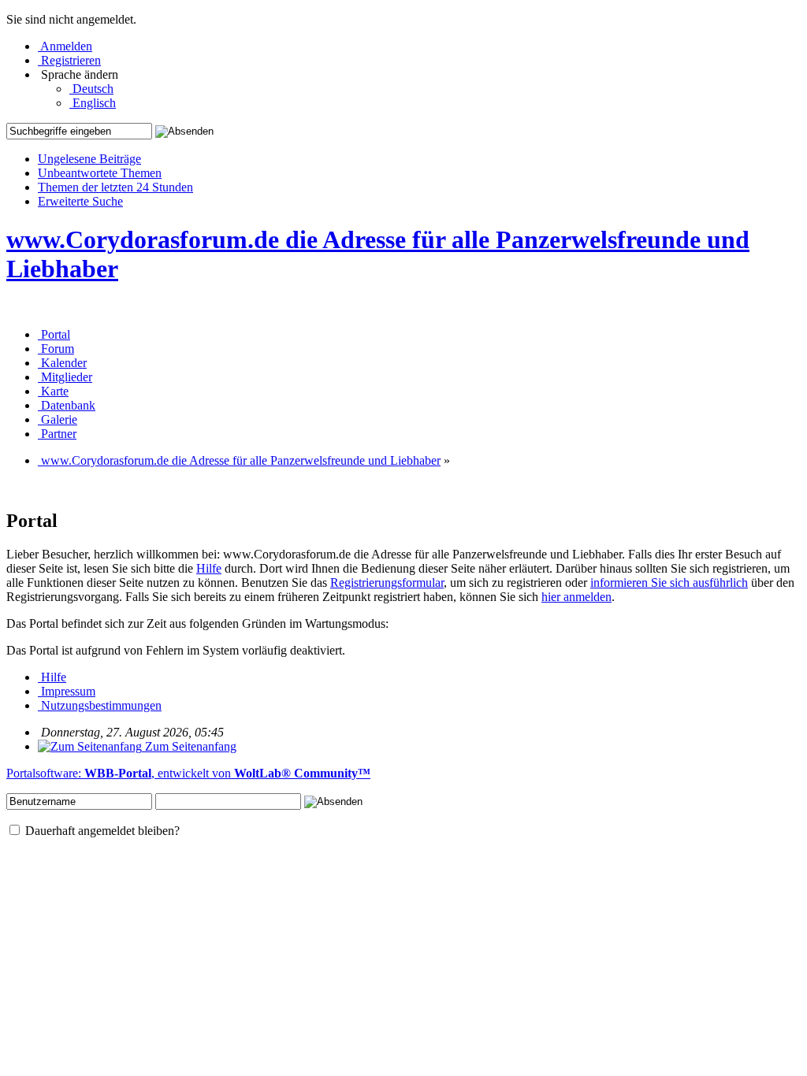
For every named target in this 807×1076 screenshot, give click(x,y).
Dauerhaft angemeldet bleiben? (101, 830)
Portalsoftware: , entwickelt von (188, 773)
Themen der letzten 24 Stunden (115, 187)
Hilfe (208, 568)
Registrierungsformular (387, 582)
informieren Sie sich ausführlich (669, 582)
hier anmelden (576, 596)
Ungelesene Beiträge (89, 158)
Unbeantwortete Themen (100, 173)
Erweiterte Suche (80, 201)
